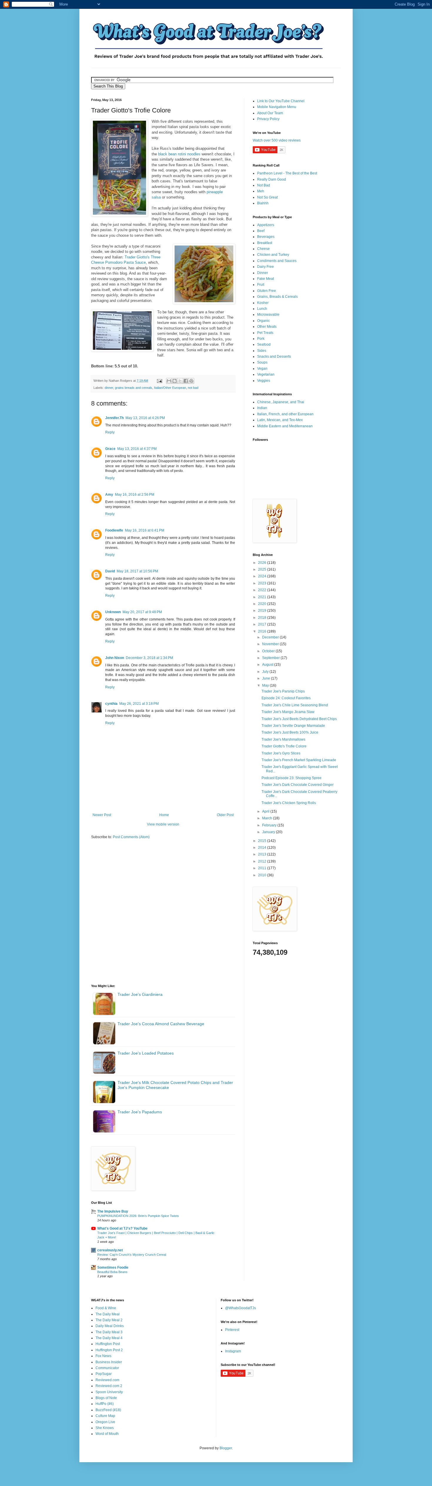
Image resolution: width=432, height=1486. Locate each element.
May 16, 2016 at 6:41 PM (144, 530)
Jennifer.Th (114, 418)
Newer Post (102, 815)
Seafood (264, 344)
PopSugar (104, 1374)
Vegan (262, 369)
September (271, 658)
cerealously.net (110, 1250)
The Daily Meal (108, 1314)
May (266, 685)
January (269, 832)
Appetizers (265, 225)
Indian (262, 408)
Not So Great (267, 197)
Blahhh (263, 203)
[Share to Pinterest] (191, 381)
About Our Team (270, 113)
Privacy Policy (268, 119)
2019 (262, 610)
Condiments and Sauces (277, 261)
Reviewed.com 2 (109, 1386)
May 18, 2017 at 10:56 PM (137, 571)
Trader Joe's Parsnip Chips (283, 691)
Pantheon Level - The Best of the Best (287, 173)
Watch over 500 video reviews (277, 140)
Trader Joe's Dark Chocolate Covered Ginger (298, 785)
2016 (262, 631)
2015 (262, 841)
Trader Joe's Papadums (140, 1112)
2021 (262, 597)
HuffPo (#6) (105, 1404)
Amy (109, 494)
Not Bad (263, 185)
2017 (262, 624)
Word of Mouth (107, 1434)
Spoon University (109, 1392)
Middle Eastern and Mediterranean (285, 426)
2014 (262, 847)
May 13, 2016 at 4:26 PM (145, 418)
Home (164, 815)
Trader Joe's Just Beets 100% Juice (290, 732)
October (269, 651)
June (266, 678)
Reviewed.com (107, 1380)
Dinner (262, 273)
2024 (262, 576)
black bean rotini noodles (179, 154)
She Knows (105, 1428)
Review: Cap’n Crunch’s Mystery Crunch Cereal (131, 1254)
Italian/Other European (170, 387)
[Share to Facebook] (186, 381)
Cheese (263, 249)
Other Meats (267, 327)
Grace (110, 449)
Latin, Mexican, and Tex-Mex (280, 420)
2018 (262, 618)
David (110, 571)
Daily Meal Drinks (110, 1326)
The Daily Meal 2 (109, 1320)
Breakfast (264, 243)
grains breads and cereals (133, 387)
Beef (260, 231)
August (268, 665)
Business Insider (109, 1362)
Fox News (103, 1356)
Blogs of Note (106, 1398)
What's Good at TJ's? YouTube (122, 1228)
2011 (262, 868)
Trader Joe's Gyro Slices (281, 753)
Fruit (260, 285)
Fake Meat (265, 279)
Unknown (113, 612)
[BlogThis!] (175, 381)
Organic (263, 321)
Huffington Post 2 (109, 1350)
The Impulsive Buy (112, 1211)
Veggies (263, 381)
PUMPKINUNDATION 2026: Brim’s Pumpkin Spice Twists (138, 1216)
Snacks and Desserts (274, 356)
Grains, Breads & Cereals (277, 297)
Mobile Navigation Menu (276, 107)
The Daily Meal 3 (109, 1332)
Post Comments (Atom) (131, 837)
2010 (262, 875)
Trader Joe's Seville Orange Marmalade (293, 726)
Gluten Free (266, 291)
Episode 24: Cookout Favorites (286, 698)
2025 (262, 569)
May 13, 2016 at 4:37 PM (137, 449)
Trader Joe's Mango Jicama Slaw (288, 712)
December (271, 637)
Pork (260, 339)
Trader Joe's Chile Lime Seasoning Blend (295, 705)
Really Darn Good (271, 179)
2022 (262, 590)
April (266, 811)
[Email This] (169, 381)
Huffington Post (108, 1344)
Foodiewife (114, 530)
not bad (193, 387)
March (267, 818)
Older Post (225, 815)
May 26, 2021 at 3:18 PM (139, 704)
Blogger (226, 1448)
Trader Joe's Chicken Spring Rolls (289, 803)
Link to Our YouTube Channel (280, 101)
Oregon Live (105, 1422)
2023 (262, 583)
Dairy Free (265, 267)
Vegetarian (265, 374)
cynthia (111, 704)
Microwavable (268, 314)
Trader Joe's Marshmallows (283, 739)
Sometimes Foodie (112, 1267)
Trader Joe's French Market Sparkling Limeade (299, 760)
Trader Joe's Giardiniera (140, 994)
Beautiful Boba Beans (112, 1272)
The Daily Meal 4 (109, 1338)
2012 (262, 861)
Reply (110, 432)
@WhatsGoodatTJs (240, 1308)
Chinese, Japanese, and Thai (280, 402)
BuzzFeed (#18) (108, 1410)
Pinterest (232, 1330)
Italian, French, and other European (285, 414)
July (265, 672)
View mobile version (163, 824)
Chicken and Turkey (273, 255)
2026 (262, 563)
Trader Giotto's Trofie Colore (284, 746)
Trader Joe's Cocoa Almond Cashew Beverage (161, 1023)
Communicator (107, 1368)
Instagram (233, 1351)
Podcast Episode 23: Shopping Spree (292, 778)
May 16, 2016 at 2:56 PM (134, 494)
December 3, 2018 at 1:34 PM (149, 658)
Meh (260, 191)
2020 (262, 604)
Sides (261, 351)
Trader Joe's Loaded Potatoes (146, 1053)
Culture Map (105, 1416)
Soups (262, 362)
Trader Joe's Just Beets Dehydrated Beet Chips (299, 719)
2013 (262, 854)
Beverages (265, 237)
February (269, 825)
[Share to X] (180, 381)
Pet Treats (265, 333)
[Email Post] (159, 380)
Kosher (263, 303)
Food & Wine (106, 1308)
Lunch (262, 309)
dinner (109, 387)
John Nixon (114, 658)
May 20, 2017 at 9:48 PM (142, 612)
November (271, 644)
